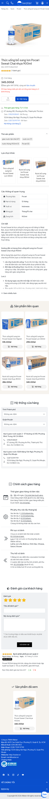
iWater (24, 796)
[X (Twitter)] (8, 774)
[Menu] (2, 3)
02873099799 (14, 120)
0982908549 (13, 114)
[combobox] (47, 3)
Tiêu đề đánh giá (10, 606)
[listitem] (24, 33)
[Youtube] (22, 774)
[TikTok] (18, 774)
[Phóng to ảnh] (24, 33)
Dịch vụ (5, 789)
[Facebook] (3, 774)
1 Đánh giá (16, 71)
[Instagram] (13, 774)
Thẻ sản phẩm (7, 134)
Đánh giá (7, 596)
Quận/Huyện (7, 420)
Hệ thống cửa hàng (11, 124)
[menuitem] (11, 139)
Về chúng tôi (8, 782)
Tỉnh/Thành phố (9, 409)
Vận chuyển (30, 85)
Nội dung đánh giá (11, 616)
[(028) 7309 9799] (12, 3)
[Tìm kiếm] (7, 3)
